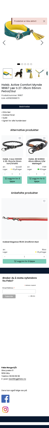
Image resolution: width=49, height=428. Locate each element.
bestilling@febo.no (17, 379)
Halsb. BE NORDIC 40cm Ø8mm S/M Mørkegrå (36, 161)
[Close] (44, 21)
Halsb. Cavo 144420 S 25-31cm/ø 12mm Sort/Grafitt (12, 161)
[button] (18, 64)
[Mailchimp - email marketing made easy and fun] (31, 296)
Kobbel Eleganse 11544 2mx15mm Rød (21, 242)
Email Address (8, 288)
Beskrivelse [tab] (24, 106)
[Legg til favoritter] (19, 138)
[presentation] (4, 43)
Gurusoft (24, 423)
